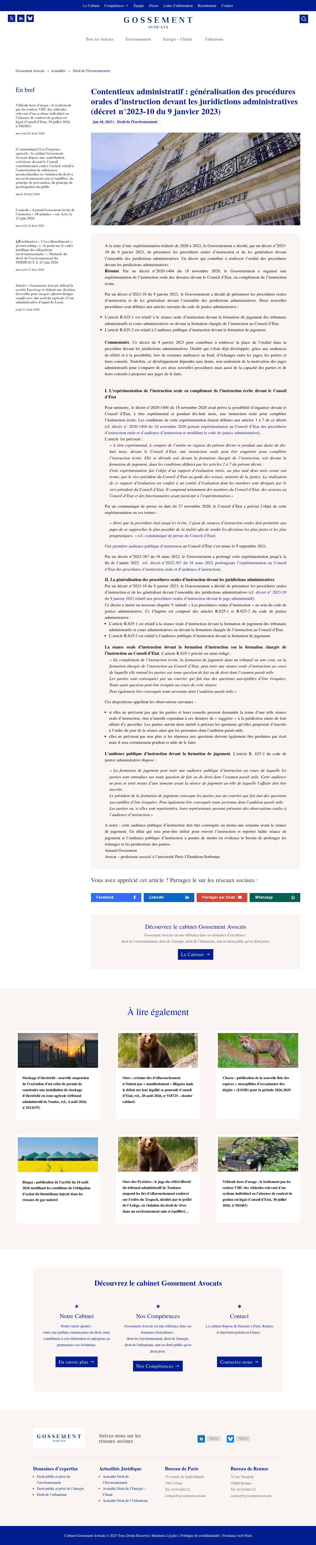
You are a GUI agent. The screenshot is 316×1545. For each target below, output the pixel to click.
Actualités (58, 70)
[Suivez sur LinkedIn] (21, 18)
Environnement (138, 39)
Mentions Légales (165, 1535)
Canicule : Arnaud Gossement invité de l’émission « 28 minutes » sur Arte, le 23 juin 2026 (45, 214)
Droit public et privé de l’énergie (60, 1488)
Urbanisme (214, 39)
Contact (227, 6)
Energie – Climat (178, 39)
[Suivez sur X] (11, 18)
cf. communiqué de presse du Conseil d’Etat (176, 535)
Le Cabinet (91, 6)
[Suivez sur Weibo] (30, 18)
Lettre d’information (178, 6)
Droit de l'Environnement (91, 70)
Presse (153, 6)
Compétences (114, 6)
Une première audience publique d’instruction (143, 546)
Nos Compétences (154, 1366)
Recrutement (207, 6)
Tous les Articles (100, 39)
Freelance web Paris (237, 1535)
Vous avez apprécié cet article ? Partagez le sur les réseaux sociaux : (174, 880)
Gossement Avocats (30, 70)
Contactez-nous (236, 1362)
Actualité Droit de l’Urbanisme (125, 1500)
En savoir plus (73, 1362)
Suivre (214, 1438)
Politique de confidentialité (200, 1535)
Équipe (139, 6)
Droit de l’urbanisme (52, 1494)
